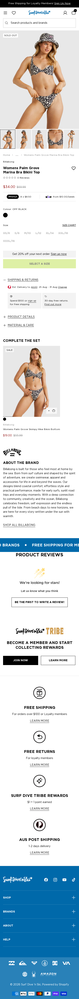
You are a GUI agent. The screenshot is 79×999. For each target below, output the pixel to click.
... (17, 155)
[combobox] (39, 23)
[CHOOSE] (51, 411)
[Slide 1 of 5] (7, 139)
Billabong (8, 162)
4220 (34, 287)
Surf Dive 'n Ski (31, 984)
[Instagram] (55, 879)
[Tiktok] (73, 879)
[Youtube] (64, 879)
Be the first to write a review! (39, 602)
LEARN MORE (39, 721)
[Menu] (5, 13)
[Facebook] (46, 879)
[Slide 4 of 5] (55, 139)
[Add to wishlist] (73, 168)
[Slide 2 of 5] (23, 139)
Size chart (69, 225)
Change (62, 287)
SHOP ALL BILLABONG (19, 525)
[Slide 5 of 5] (71, 139)
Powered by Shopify (55, 984)
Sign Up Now (62, 3)
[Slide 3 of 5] (39, 139)
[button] (65, 13)
